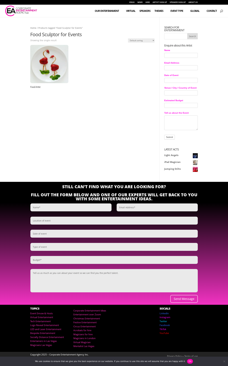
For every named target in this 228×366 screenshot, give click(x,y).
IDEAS (132, 2)
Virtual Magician (82, 342)
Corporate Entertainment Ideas (89, 310)
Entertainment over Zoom (87, 314)
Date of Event (171, 75)
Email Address (171, 63)
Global (194, 11)
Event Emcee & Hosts (41, 313)
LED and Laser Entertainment (45, 329)
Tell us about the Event (176, 113)
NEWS (140, 2)
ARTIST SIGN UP (160, 2)
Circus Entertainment (84, 326)
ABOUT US (193, 2)
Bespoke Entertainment (42, 333)
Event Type (176, 11)
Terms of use (191, 356)
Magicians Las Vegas (41, 345)
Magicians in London (84, 338)
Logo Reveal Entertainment (44, 325)
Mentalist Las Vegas (83, 346)
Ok (190, 361)
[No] (224, 361)
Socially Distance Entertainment (47, 337)
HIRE (147, 2)
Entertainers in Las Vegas (43, 341)
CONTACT (212, 11)
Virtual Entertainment (41, 317)
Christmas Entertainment (86, 318)
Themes (158, 11)
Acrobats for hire (82, 330)
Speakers (144, 11)
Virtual (130, 11)
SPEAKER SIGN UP (178, 2)
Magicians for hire (83, 334)
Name (167, 50)
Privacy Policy (174, 356)
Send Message (184, 299)
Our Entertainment (107, 11)
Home (33, 27)
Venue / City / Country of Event (180, 88)
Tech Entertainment (40, 321)
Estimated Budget (173, 100)
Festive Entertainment (85, 322)
